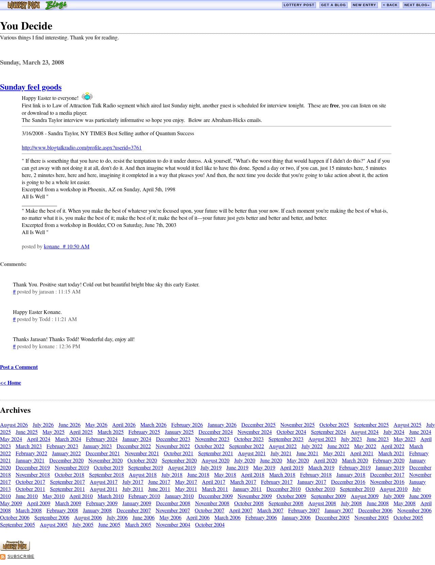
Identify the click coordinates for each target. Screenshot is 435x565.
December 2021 (103, 453)
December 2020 (66, 460)
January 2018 (350, 474)
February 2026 (187, 424)
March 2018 (282, 474)
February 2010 (144, 495)
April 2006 (198, 517)
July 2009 (393, 495)
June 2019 (237, 467)
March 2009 (68, 503)
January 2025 (179, 431)
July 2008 (351, 503)
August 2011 (104, 488)
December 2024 (215, 431)
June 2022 (338, 445)
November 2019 (72, 467)
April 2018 (252, 474)
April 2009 (38, 503)
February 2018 (316, 474)
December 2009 (215, 495)
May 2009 (11, 503)
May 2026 (96, 424)
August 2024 (365, 431)
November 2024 (255, 431)
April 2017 (213, 481)
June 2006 (144, 517)
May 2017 (186, 481)
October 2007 (209, 510)
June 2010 (27, 495)
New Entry (364, 5)
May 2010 (53, 495)
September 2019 (145, 467)
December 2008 (173, 503)
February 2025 (144, 431)
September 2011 (67, 488)
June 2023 (378, 438)
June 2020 (271, 460)
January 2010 (179, 495)
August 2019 (182, 467)
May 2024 (11, 438)
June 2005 (109, 524)
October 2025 (334, 424)
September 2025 (371, 424)
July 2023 (351, 438)
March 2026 (153, 424)
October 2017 (30, 481)
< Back (390, 5)
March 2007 (270, 510)
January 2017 (311, 481)
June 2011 (159, 488)
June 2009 (420, 495)
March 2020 (355, 460)
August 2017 (104, 481)
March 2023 (29, 445)
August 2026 (14, 424)
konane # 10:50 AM (66, 246)
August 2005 (54, 524)
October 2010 (320, 488)
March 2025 (111, 431)
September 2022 (246, 445)
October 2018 (69, 474)
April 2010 (81, 495)
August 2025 (407, 424)
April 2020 (325, 460)
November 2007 (173, 510)
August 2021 (252, 453)
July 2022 (312, 445)
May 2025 (53, 431)
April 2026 (124, 424)
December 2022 (134, 445)
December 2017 (387, 474)
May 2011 (186, 488)
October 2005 (408, 517)
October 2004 (210, 524)
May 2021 (334, 453)
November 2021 (142, 453)
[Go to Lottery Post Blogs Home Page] (37, 8)
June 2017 (159, 481)
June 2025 (27, 431)
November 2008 (212, 503)
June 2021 (307, 453)
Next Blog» (417, 5)
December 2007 (134, 510)
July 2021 (281, 453)
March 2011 (215, 488)
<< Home (10, 382)
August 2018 (143, 474)
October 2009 (291, 495)
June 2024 (420, 431)
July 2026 (43, 424)
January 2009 (136, 503)
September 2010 (357, 488)
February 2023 (62, 445)
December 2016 (348, 481)
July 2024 (393, 431)
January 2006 (296, 517)
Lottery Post (299, 5)
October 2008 (249, 503)
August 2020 (215, 460)
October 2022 (209, 445)
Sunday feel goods (31, 86)
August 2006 (88, 517)
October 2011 (30, 488)
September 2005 (17, 524)
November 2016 (387, 481)
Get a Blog (333, 5)
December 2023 (173, 438)
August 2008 (322, 503)
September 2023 (285, 438)
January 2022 (66, 453)
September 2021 (215, 453)
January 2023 (97, 445)
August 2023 (322, 438)
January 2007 (339, 510)
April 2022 (392, 445)
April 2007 (241, 510)
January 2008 (97, 510)
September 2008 (285, 503)
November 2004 (173, 524)
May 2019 (264, 467)
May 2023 (405, 438)
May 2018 (225, 474)
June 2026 (69, 424)
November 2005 (371, 517)
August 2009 (365, 495)
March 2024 (68, 438)
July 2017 (132, 481)
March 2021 (391, 453)
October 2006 (15, 517)
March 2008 (29, 510)
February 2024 (102, 438)
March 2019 (321, 467)
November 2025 (297, 424)
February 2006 (261, 517)
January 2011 (247, 488)
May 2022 (365, 445)
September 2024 (328, 431)
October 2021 (178, 453)
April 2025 (81, 431)
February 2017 (277, 481)
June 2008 (378, 503)
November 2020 (105, 460)
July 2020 (244, 460)
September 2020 (179, 460)
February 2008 (62, 510)
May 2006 (170, 517)
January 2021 (30, 460)
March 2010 (111, 495)
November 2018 (33, 474)
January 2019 (390, 467)
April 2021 (361, 453)
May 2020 (298, 460)
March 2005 (138, 524)
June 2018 (198, 474)
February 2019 (355, 467)
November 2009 (255, 495)
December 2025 (258, 424)
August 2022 (283, 445)
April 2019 (291, 467)
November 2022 (173, 445)
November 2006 (414, 510)
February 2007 (304, 510)
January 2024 (136, 438)
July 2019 (211, 467)
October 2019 (108, 467)
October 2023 (249, 438)
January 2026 (222, 424)
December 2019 (33, 467)
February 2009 (102, 503)
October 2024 (291, 431)
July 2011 (132, 488)
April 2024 (38, 438)
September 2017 (67, 481)
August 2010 (393, 488)
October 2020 (142, 460)
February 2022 (31, 453)
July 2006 (117, 517)
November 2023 (212, 438)
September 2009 (328, 495)
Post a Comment (19, 367)
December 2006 (375, 510)
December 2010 (283, 488)
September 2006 (51, 517)
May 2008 (405, 503)
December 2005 (332, 517)
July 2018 (171, 474)
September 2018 (106, 474)
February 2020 (388, 460)
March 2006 (227, 517)
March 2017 (243, 481)
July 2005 (82, 524)
